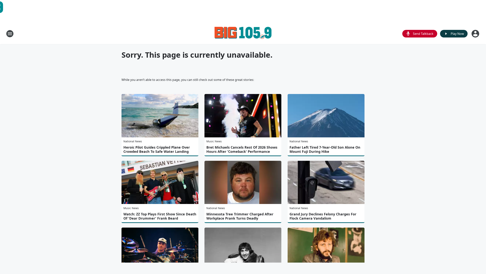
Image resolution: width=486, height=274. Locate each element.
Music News (214, 141)
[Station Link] (243, 33)
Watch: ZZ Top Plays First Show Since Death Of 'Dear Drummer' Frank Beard (159, 216)
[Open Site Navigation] (10, 33)
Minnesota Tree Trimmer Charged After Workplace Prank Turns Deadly (239, 216)
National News (132, 141)
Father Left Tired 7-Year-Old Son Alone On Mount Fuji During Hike (325, 149)
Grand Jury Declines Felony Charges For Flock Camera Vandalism (323, 216)
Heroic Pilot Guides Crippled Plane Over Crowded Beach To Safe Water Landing (156, 149)
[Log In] (476, 33)
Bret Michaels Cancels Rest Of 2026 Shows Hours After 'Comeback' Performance (241, 149)
